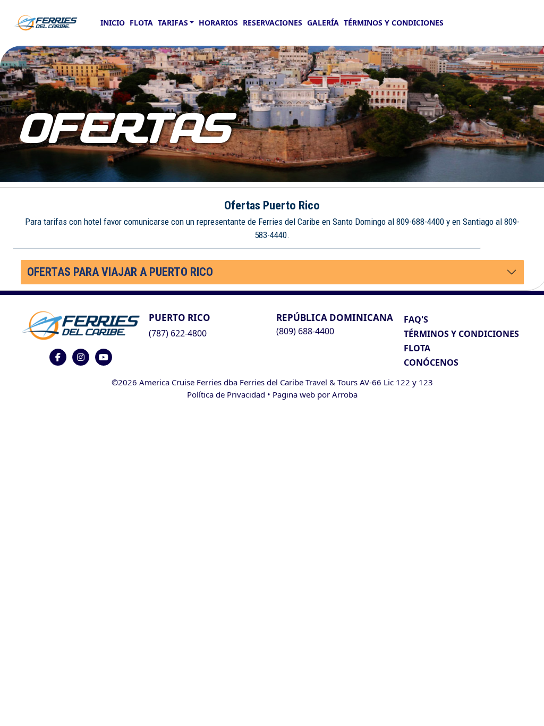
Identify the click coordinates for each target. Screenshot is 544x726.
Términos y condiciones (394, 23)
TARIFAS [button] (173, 23)
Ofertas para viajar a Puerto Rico (120, 271)
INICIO (112, 23)
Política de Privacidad (226, 394)
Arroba (345, 394)
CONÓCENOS (431, 362)
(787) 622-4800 (178, 333)
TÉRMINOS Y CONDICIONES (461, 334)
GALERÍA (323, 23)
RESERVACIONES (272, 23)
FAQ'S (416, 319)
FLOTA (141, 23)
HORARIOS (218, 23)
